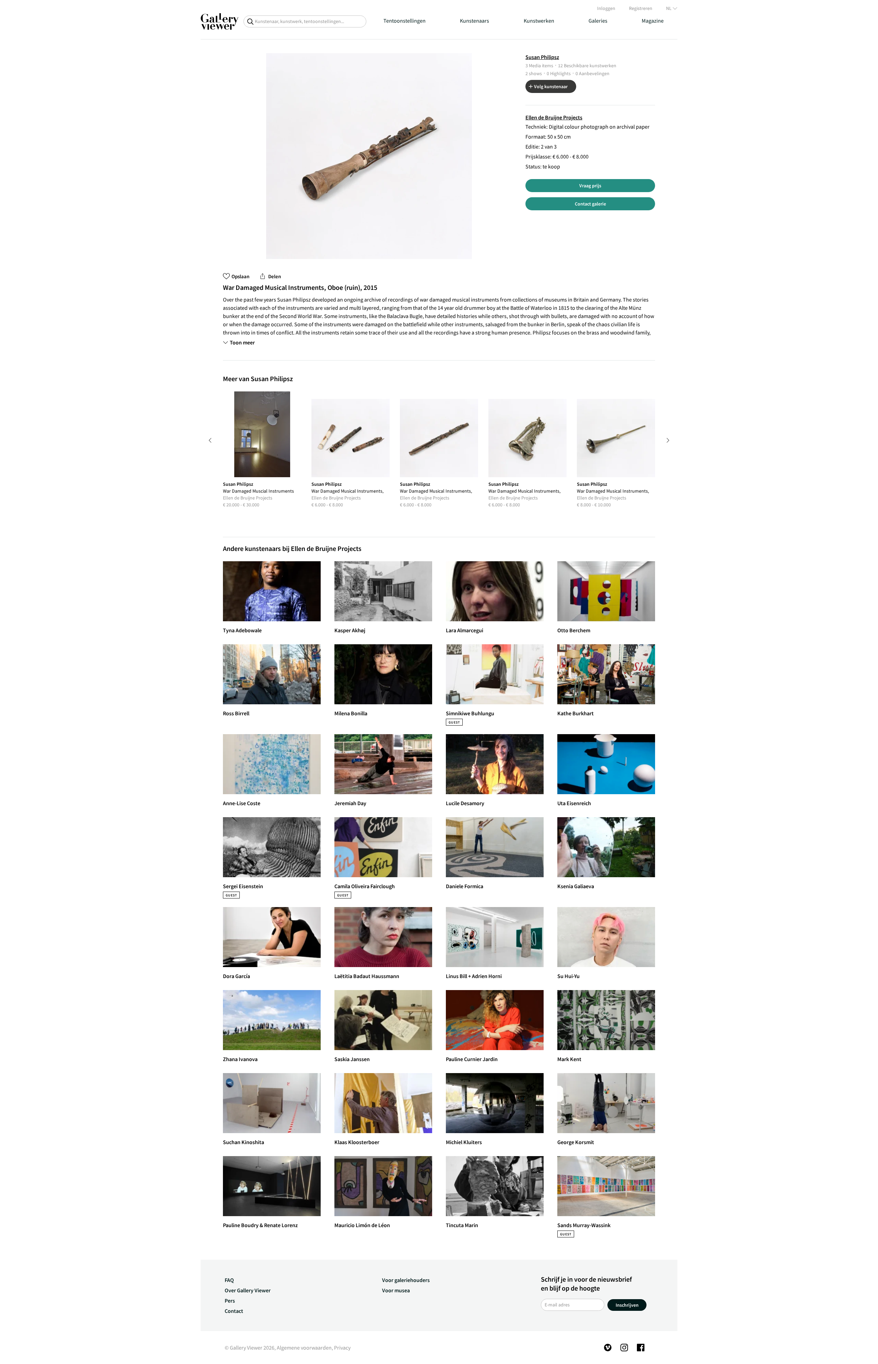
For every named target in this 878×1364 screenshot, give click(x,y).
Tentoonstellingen (404, 20)
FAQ (229, 1280)
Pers (230, 1300)
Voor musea (396, 1290)
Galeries (598, 20)
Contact (234, 1310)
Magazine (653, 20)
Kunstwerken (539, 20)
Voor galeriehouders (406, 1280)
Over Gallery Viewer (248, 1290)
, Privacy (341, 1347)
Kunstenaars (474, 20)
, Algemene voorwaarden (303, 1347)
